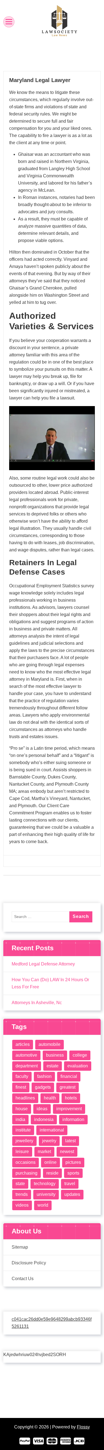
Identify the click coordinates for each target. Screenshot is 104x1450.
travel (69, 1183)
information (73, 1119)
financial (68, 1076)
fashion (44, 1076)
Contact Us (23, 1278)
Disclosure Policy (29, 1262)
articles (23, 1044)
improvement (69, 1108)
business (55, 1055)
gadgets (43, 1087)
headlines (25, 1098)
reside (52, 1173)
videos (22, 1205)
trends (22, 1194)
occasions (25, 1162)
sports (73, 1173)
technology (44, 1183)
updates (72, 1194)
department (27, 1066)
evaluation (77, 1066)
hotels (71, 1098)
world (42, 1205)
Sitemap (20, 1247)
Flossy (83, 1427)
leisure (22, 1151)
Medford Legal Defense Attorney (43, 964)
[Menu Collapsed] (9, 21)
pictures (73, 1162)
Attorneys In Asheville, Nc (37, 1002)
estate (53, 1066)
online (50, 1162)
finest (21, 1087)
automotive (26, 1055)
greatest (67, 1087)
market (44, 1151)
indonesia (44, 1119)
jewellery (24, 1140)
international (52, 1130)
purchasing (26, 1173)
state (20, 1183)
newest (67, 1151)
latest (70, 1140)
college (80, 1055)
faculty (22, 1076)
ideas (42, 1108)
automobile (49, 1044)
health (50, 1098)
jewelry (49, 1140)
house (22, 1108)
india (20, 1119)
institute (23, 1130)
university (46, 1194)
